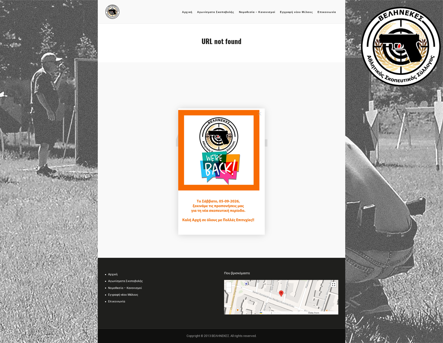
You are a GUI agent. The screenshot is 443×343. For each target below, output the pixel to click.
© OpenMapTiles (298, 312)
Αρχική (112, 274)
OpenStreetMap (328, 312)
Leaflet (266, 312)
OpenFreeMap (280, 312)
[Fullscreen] (333, 284)
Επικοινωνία (116, 301)
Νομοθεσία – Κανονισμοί (125, 288)
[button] (281, 292)
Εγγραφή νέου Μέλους (123, 294)
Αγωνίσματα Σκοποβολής (125, 281)
